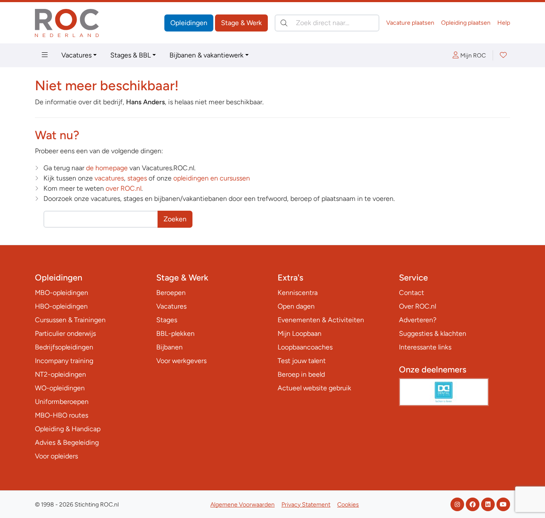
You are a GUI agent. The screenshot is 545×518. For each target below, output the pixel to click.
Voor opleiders (56, 456)
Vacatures (76, 55)
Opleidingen (188, 23)
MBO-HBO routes (61, 415)
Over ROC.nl (417, 306)
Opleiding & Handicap (67, 429)
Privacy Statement (305, 504)
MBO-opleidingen (61, 293)
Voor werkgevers (181, 361)
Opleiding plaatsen (465, 22)
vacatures (109, 178)
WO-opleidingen (60, 388)
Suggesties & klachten (432, 333)
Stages (166, 320)
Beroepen (171, 293)
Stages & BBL (130, 55)
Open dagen (296, 306)
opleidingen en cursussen (211, 178)
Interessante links (425, 347)
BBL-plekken (175, 333)
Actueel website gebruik (314, 388)
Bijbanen (169, 347)
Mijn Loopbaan (299, 333)
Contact (411, 293)
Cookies (348, 504)
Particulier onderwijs (65, 333)
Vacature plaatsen (410, 22)
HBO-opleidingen (61, 306)
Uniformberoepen (62, 402)
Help (503, 22)
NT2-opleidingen (60, 374)
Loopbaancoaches (305, 347)
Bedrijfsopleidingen (64, 347)
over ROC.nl (123, 188)
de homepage (107, 168)
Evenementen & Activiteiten (321, 320)
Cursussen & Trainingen (70, 320)
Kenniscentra (298, 293)
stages (137, 178)
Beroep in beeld (301, 374)
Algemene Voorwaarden (242, 504)
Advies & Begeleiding (67, 442)
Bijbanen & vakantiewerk (206, 55)
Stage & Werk (241, 23)
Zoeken (175, 219)
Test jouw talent (302, 361)
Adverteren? (417, 320)
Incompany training (64, 361)
